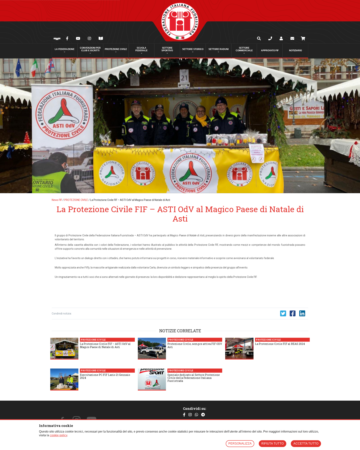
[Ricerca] (259, 38)
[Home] (180, 22)
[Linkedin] (302, 313)
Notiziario (295, 50)
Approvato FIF (270, 50)
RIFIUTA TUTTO (272, 443)
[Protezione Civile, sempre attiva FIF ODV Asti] (152, 349)
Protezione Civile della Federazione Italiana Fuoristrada (101, 235)
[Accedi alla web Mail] (292, 38)
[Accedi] (281, 38)
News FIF (57, 199)
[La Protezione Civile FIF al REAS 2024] (239, 349)
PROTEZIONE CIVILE (76, 199)
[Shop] (303, 39)
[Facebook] (67, 38)
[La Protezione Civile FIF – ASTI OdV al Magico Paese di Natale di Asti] (180, 125)
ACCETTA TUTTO (305, 443)
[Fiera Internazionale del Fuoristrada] (57, 39)
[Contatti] (270, 38)
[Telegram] (203, 415)
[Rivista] (100, 38)
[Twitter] (283, 313)
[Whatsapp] (196, 415)
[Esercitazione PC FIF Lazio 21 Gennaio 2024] (64, 379)
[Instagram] (89, 38)
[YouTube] (78, 38)
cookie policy (58, 435)
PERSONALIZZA (240, 443)
